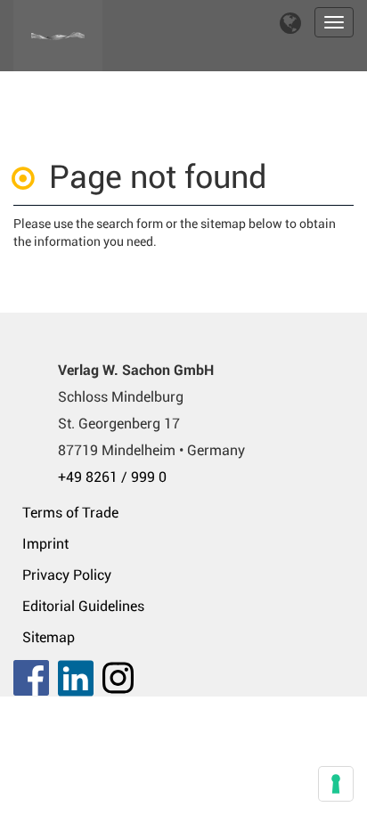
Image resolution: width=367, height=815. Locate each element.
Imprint (45, 543)
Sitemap (48, 637)
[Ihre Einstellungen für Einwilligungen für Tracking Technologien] (336, 784)
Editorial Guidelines (83, 606)
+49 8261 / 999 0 (112, 477)
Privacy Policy (66, 574)
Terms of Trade (70, 512)
